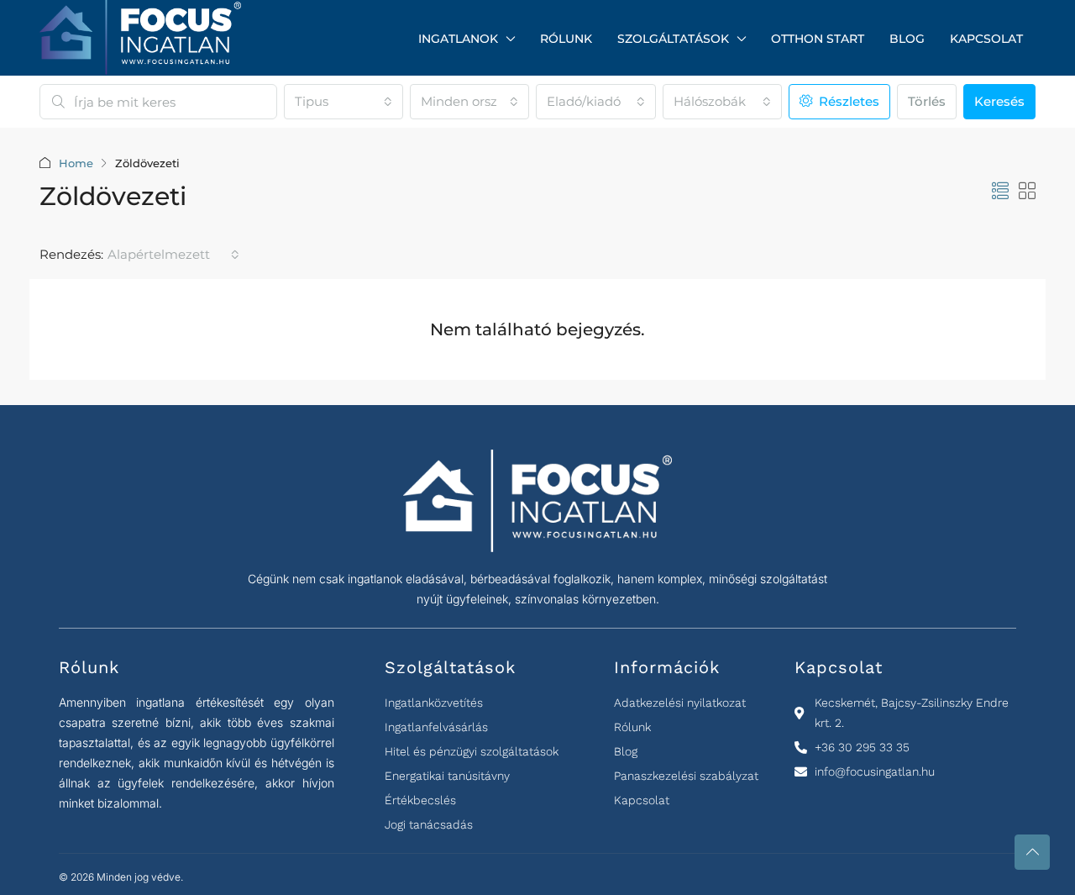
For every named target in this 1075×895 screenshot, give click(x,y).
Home (76, 163)
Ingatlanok (458, 38)
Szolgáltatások (673, 38)
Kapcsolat (986, 38)
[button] (1000, 192)
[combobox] (343, 101)
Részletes (847, 101)
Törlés (927, 101)
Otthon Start (817, 38)
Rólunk (566, 38)
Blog (907, 38)
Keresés (999, 101)
